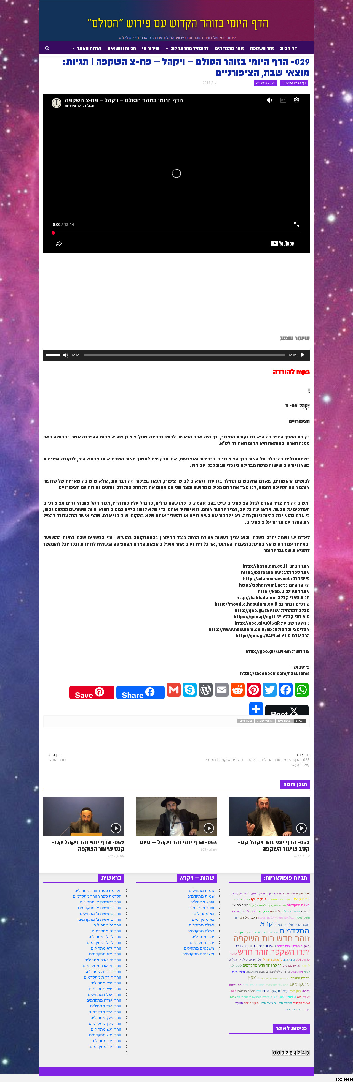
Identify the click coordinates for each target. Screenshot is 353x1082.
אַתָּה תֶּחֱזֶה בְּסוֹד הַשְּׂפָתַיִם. (246, 893)
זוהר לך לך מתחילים (105, 936)
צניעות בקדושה (246, 991)
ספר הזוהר (57, 759)
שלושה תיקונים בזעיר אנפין (276, 1003)
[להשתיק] (66, 355)
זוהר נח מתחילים (107, 925)
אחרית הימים (287, 893)
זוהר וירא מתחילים (106, 948)
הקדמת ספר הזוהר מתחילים (97, 890)
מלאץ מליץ (238, 972)
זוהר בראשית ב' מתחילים (100, 913)
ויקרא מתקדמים (285, 927)
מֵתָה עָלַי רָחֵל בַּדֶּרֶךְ (277, 985)
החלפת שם (276, 911)
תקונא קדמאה (293, 1009)
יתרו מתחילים (202, 936)
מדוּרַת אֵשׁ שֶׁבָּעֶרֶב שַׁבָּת (274, 971)
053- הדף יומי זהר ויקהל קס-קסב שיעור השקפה (274, 846)
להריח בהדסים (291, 965)
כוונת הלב (289, 959)
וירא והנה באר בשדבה (265, 932)
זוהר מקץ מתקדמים (105, 1023)
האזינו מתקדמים (298, 905)
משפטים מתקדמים (198, 954)
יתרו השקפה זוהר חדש (274, 952)
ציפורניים (246, 721)
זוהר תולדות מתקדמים (102, 977)
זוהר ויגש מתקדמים (105, 1034)
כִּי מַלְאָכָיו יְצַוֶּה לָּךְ (272, 959)
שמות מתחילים (201, 890)
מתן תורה (295, 991)
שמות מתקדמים (200, 896)
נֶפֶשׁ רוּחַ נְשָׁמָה (279, 991)
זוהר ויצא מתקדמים (105, 988)
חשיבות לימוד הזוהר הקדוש (256, 946)
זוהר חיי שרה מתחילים (102, 959)
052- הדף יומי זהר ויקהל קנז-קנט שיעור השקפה (88, 846)
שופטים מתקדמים (284, 997)
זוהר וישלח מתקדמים (103, 1000)
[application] (176, 355)
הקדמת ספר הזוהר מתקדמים (97, 896)
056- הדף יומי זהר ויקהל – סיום (178, 842)
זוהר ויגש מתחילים (106, 1029)
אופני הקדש (303, 893)
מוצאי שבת (265, 721)
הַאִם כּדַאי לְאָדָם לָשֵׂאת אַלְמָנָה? (267, 905)
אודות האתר (91, 50)
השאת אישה (303, 917)
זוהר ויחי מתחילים (106, 1040)
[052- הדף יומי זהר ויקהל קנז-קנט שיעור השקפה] (83, 815)
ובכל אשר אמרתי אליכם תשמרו (276, 917)
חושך (307, 946)
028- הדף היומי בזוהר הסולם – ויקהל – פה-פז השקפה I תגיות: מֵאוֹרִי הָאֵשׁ (258, 762)
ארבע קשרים (270, 893)
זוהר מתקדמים (229, 48)
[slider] (53, 354)
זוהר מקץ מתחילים (105, 1017)
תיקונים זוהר (251, 1003)
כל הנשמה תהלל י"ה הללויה (245, 959)
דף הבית (288, 48)
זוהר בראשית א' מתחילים (100, 902)
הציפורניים (285, 721)
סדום (265, 991)
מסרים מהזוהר (300, 978)
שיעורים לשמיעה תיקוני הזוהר (254, 997)
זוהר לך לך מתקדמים (104, 942)
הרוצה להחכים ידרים (244, 911)
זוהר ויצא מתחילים (105, 982)
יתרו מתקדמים (202, 942)
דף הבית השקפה (294, 83)
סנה (258, 991)
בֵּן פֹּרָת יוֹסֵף (259, 899)
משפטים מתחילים (199, 948)
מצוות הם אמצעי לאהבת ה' (274, 978)
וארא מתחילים (202, 902)
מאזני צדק (297, 972)
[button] (42, 47)
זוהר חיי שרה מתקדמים (102, 965)
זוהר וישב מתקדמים (105, 1011)
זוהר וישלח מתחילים (104, 994)
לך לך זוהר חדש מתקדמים (262, 965)
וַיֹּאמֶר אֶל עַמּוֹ (248, 917)
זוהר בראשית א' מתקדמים (99, 907)
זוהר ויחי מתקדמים (105, 1046)
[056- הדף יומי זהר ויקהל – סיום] (176, 815)
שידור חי (150, 48)
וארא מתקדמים (201, 907)
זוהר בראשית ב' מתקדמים (99, 919)
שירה (233, 997)
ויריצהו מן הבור (243, 932)
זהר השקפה (262, 48)
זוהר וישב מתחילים (105, 1006)
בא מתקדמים (203, 919)
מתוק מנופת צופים (254, 985)
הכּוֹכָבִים (263, 911)
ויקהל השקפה (265, 83)
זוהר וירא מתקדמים (105, 954)
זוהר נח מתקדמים (106, 930)
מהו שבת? (252, 972)
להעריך (305, 965)
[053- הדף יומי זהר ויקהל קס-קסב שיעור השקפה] (269, 815)
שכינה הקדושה (301, 1003)
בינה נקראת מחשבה (280, 899)
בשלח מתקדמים (200, 930)
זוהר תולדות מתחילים (103, 971)
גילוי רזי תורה (242, 899)
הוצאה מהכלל (292, 911)
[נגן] (302, 355)
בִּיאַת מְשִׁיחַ (301, 898)
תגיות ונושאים (122, 48)
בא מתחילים (204, 913)
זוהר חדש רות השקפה (271, 938)
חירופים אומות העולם (290, 946)
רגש (299, 997)
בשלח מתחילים (201, 925)
